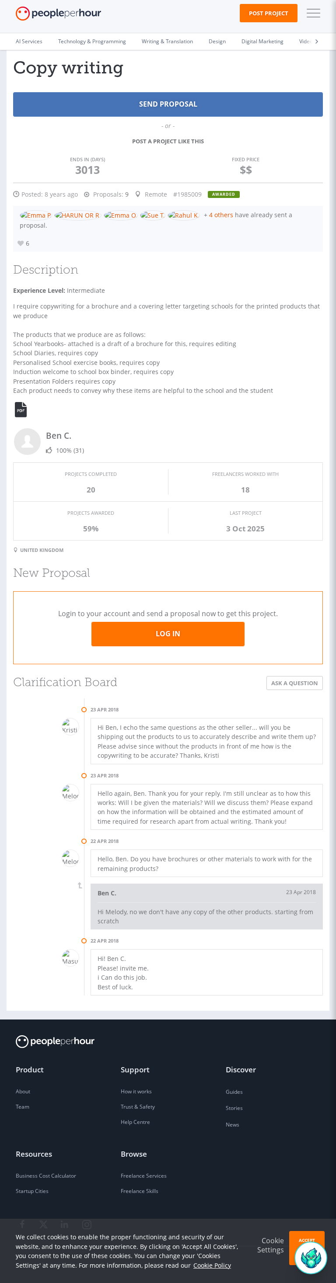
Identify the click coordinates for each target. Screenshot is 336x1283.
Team (22, 1106)
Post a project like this (168, 141)
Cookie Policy (212, 1265)
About (23, 1091)
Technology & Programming (92, 41)
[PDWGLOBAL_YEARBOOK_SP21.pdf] (26, 410)
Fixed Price (245, 159)
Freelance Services (144, 1175)
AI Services (29, 41)
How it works (136, 1091)
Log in (168, 633)
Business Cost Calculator (46, 1175)
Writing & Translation (167, 41)
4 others (221, 215)
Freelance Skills (139, 1191)
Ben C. (58, 435)
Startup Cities (32, 1191)
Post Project (268, 13)
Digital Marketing (263, 41)
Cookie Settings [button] (270, 1245)
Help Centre (135, 1122)
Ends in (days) (87, 159)
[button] (311, 13)
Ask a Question (294, 683)
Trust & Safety (138, 1106)
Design (217, 41)
